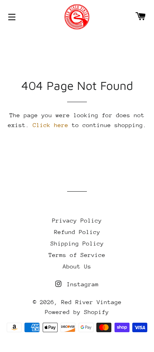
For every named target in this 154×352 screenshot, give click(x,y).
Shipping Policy (77, 243)
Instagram (81, 284)
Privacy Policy (77, 220)
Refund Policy (77, 231)
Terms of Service (77, 254)
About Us (77, 266)
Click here (50, 125)
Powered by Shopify (77, 311)
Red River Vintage (91, 302)
